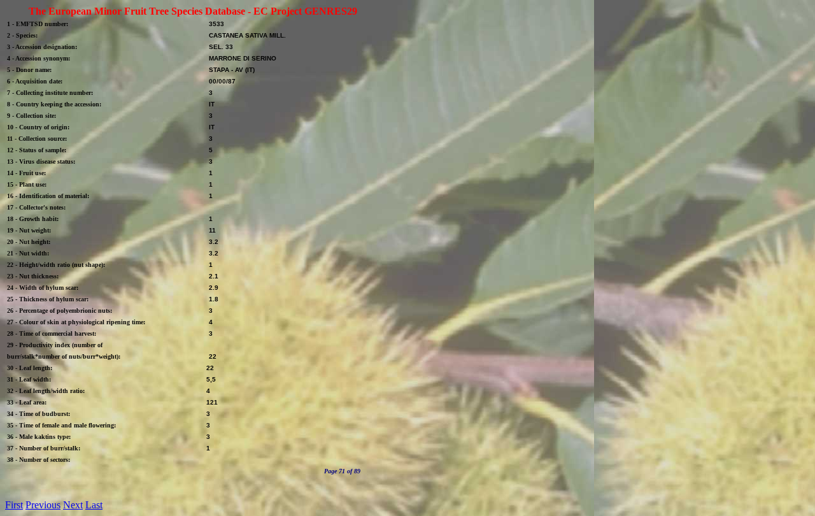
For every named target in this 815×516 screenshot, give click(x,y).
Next (73, 504)
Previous (42, 504)
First (14, 504)
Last (94, 504)
